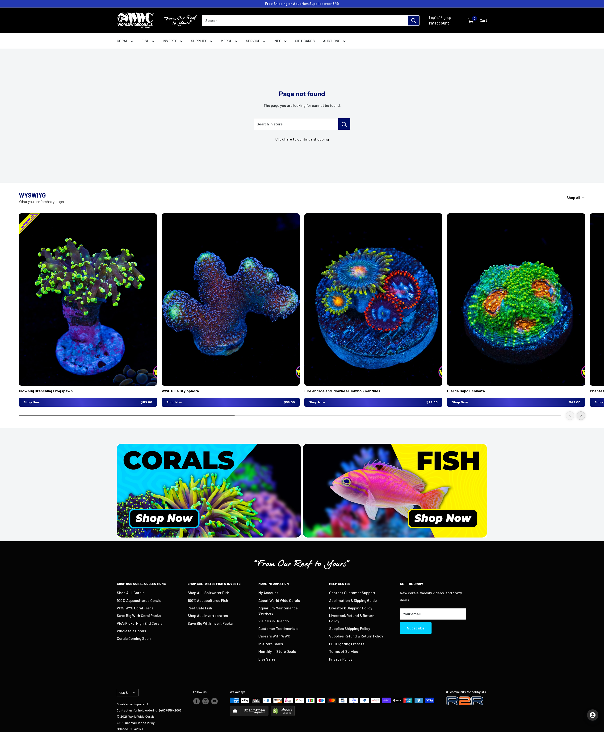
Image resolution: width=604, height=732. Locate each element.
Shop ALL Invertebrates (208, 615)
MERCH (226, 40)
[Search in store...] (344, 124)
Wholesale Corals (131, 631)
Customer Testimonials (278, 628)
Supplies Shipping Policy (349, 628)
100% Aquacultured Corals (139, 600)
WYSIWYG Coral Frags (135, 608)
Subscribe (415, 628)
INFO (277, 40)
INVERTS (170, 40)
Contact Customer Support (352, 592)
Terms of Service (343, 651)
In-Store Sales (270, 643)
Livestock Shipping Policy (350, 608)
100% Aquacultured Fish (208, 600)
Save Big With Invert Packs (210, 623)
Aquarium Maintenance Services (278, 610)
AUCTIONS (331, 40)
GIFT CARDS (305, 40)
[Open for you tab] (592, 715)
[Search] (413, 20)
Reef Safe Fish (200, 608)
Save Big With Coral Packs (139, 615)
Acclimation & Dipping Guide (353, 600)
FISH (145, 40)
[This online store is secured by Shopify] (283, 709)
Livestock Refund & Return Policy (351, 618)
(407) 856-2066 (170, 710)
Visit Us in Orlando (273, 621)
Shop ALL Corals (130, 592)
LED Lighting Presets (346, 643)
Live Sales (267, 659)
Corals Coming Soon (134, 638)
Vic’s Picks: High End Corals (139, 623)
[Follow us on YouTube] (214, 701)
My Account (268, 592)
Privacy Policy (340, 659)
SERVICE (253, 40)
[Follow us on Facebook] (196, 701)
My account (439, 23)
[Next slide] (581, 415)
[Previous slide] (570, 415)
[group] (88, 310)
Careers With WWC (274, 636)
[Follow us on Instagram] (205, 701)
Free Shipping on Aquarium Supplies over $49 (302, 3)
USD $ (123, 693)
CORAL (122, 40)
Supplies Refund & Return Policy (356, 636)
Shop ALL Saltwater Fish (208, 592)
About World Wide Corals (279, 600)
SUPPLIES (199, 40)
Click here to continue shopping (302, 139)
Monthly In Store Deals (277, 651)
